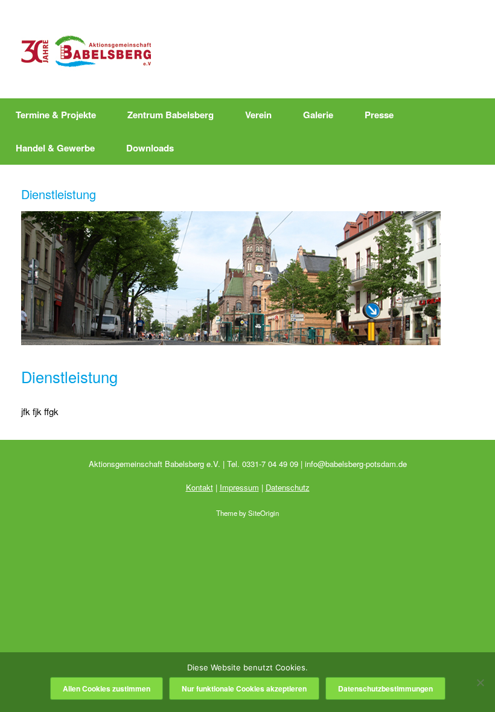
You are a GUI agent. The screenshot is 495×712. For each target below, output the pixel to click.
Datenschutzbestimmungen (385, 688)
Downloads (150, 147)
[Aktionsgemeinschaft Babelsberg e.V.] (86, 49)
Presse (379, 114)
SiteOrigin (263, 513)
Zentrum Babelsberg (170, 114)
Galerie (318, 114)
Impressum (239, 487)
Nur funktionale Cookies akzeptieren (244, 688)
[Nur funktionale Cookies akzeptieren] (480, 682)
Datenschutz (288, 487)
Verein (258, 114)
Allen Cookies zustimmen (106, 688)
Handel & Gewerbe (55, 147)
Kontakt (199, 487)
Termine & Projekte (56, 114)
